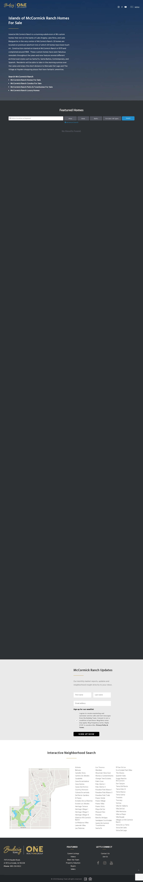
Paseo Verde (100, 798)
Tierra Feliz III (121, 789)
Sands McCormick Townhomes (102, 824)
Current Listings (73, 853)
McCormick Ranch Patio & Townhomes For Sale (32, 87)
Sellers (73, 869)
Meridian (99, 770)
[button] (118, 7)
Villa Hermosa (121, 811)
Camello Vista (80, 773)
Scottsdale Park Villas (124, 770)
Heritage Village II (81, 812)
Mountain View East (103, 773)
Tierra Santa (120, 794)
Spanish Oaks (121, 775)
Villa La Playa (121, 814)
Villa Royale (120, 817)
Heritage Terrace (81, 806)
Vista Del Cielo (121, 827)
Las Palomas (79, 828)
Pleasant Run (100, 812)
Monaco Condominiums (104, 775)
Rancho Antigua (101, 817)
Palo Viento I (100, 784)
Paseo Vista (100, 806)
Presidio (98, 814)
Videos (73, 856)
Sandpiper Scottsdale (104, 820)
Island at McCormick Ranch (83, 818)
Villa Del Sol (120, 808)
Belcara (78, 770)
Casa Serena (79, 784)
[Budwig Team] (15, 7)
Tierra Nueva (120, 792)
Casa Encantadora (82, 781)
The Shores (120, 773)
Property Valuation (73, 863)
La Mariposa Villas (82, 822)
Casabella (78, 778)
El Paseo (78, 798)
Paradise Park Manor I (104, 789)
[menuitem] (118, 7)
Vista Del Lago (121, 830)
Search (128, 118)
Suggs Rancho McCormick (121, 779)
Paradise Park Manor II (104, 792)
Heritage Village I (81, 809)
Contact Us (105, 853)
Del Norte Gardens (82, 795)
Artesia (78, 767)
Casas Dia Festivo (81, 787)
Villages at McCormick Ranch (124, 821)
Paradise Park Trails (103, 795)
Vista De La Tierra (122, 825)
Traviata (119, 797)
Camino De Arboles (82, 775)
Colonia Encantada (82, 792)
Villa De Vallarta (122, 806)
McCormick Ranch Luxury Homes (25, 90)
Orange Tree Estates (103, 778)
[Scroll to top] (139, 870)
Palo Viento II (101, 787)
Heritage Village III (82, 814)
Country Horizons (81, 789)
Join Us (105, 856)
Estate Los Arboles (82, 803)
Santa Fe (99, 828)
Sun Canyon (120, 783)
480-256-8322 (15, 866)
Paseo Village (100, 801)
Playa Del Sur (100, 809)
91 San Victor (121, 767)
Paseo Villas (100, 803)
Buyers (73, 866)
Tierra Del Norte (122, 786)
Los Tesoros (100, 767)
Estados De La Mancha (83, 801)
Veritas (118, 803)
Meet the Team (73, 859)
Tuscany (119, 800)
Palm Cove (99, 781)
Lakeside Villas (80, 825)
